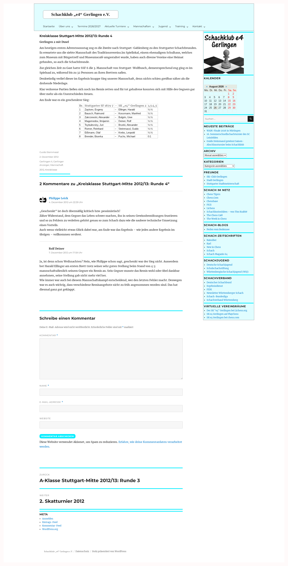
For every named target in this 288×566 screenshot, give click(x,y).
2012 (42, 169)
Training (180, 26)
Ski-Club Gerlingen (217, 176)
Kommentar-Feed (51, 525)
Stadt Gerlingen (215, 180)
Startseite (49, 26)
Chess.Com (212, 197)
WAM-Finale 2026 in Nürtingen (223, 130)
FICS (209, 204)
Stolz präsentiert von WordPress (109, 551)
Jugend (163, 26)
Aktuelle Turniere (115, 26)
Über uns (64, 26)
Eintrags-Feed (50, 522)
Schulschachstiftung (218, 268)
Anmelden (47, 518)
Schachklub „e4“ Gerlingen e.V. (80, 14)
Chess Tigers (213, 194)
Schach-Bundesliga (217, 296)
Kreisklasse (51, 169)
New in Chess (214, 247)
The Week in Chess (217, 218)
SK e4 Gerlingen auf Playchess (222, 314)
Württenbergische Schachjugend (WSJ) (227, 271)
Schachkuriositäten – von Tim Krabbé (227, 211)
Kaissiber (211, 240)
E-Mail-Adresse (51, 402)
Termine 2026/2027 (89, 26)
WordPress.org (50, 529)
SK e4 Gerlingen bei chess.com (223, 317)
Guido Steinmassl (49, 152)
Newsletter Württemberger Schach (225, 293)
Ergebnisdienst (215, 286)
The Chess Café (215, 215)
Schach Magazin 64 (217, 254)
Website (45, 418)
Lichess (211, 208)
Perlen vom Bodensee (218, 229)
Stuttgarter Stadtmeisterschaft (223, 183)
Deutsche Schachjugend (219, 264)
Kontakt (197, 26)
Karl (209, 243)
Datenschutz (82, 551)
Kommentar (49, 335)
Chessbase (212, 201)
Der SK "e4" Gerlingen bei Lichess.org (227, 310)
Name (44, 385)
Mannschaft (56, 165)
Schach (210, 250)
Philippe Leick (58, 198)
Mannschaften (142, 26)
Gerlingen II (46, 161)
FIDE (209, 289)
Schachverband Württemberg (222, 300)
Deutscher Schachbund (219, 282)
